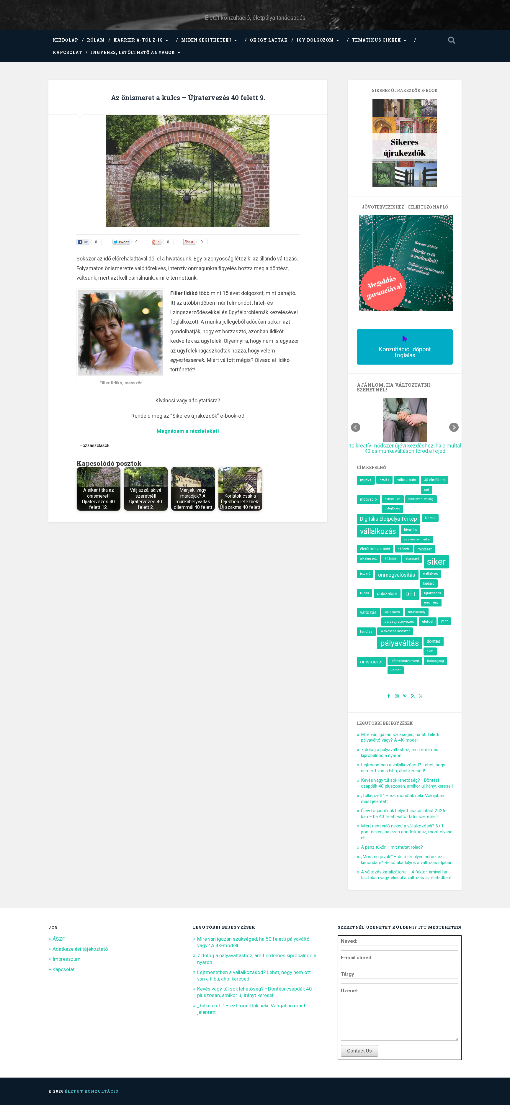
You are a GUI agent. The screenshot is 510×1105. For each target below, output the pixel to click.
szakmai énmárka (417, 539)
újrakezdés (432, 593)
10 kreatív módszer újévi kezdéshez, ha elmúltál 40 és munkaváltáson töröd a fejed (405, 448)
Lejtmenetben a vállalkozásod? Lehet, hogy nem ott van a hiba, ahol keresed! (403, 767)
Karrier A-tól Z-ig (138, 40)
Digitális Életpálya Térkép (388, 519)
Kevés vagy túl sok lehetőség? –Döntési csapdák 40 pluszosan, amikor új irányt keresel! (407, 783)
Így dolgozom (315, 40)
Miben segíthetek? (206, 40)
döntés (433, 641)
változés (404, 548)
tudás (364, 593)
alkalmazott (368, 558)
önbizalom (387, 593)
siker (436, 561)
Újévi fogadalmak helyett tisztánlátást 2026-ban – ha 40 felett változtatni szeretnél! (404, 813)
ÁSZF (59, 939)
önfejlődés (392, 508)
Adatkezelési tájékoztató (80, 949)
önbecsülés (393, 499)
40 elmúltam (434, 480)
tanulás (366, 631)
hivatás (410, 529)
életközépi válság (421, 499)
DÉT (410, 594)
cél (426, 490)
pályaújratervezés (399, 621)
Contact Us (359, 1051)
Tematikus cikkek (376, 40)
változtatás (406, 480)
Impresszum (67, 959)
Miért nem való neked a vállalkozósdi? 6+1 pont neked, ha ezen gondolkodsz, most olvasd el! (406, 831)
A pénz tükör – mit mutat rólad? (392, 847)
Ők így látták (269, 40)
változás (368, 612)
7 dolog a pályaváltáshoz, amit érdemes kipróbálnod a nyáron (399, 752)
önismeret (371, 662)
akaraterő (412, 558)
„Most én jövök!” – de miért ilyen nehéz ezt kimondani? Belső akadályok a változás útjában (406, 859)
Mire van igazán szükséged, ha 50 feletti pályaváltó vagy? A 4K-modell (400, 737)
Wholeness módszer (395, 631)
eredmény (431, 602)
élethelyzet (430, 574)
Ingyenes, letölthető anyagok (133, 52)
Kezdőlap (65, 40)
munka (366, 480)
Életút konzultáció (92, 1091)
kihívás (430, 518)
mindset (425, 549)
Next (454, 427)
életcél (427, 621)
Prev (355, 427)
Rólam (96, 40)
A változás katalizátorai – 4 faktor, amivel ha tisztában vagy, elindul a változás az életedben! (406, 875)
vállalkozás (378, 531)
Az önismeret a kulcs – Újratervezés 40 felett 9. (188, 97)
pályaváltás (399, 643)
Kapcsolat (67, 52)
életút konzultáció (375, 549)
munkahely (416, 612)
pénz (444, 621)
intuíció (365, 574)
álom (430, 651)
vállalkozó (392, 612)
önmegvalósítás (396, 575)
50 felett (391, 559)
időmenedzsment (405, 661)
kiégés (384, 479)
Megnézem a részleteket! (188, 431)
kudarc (428, 583)
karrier (396, 670)
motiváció (368, 499)
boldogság (435, 661)
